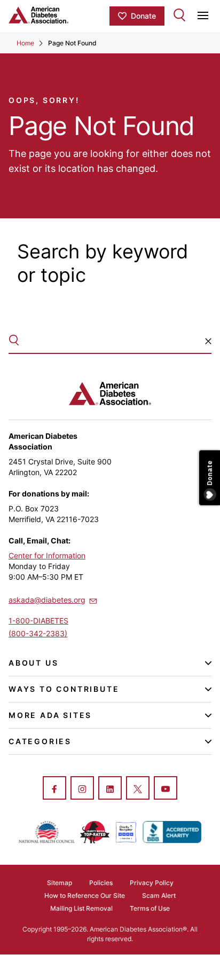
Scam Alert (159, 895)
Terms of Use (150, 908)
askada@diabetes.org (47, 599)
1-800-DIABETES (38, 620)
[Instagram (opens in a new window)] (82, 789)
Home (25, 43)
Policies (101, 883)
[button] (208, 341)
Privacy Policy (152, 883)
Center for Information (47, 555)
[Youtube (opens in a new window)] (165, 789)
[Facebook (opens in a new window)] (54, 789)
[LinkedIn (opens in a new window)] (110, 789)
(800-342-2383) (38, 633)
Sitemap (59, 883)
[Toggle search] (179, 15)
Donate (143, 15)
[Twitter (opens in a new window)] (137, 789)
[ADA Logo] (59, 14)
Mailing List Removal (81, 908)
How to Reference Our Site (84, 895)
